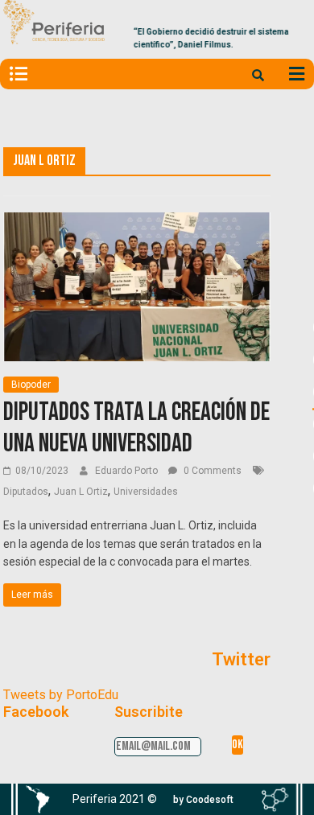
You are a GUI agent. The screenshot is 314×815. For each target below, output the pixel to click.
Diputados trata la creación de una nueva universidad (136, 428)
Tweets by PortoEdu (60, 694)
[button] (203, 800)
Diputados (25, 491)
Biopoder (31, 384)
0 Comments (211, 470)
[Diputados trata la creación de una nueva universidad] (137, 222)
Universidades (146, 491)
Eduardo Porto (127, 470)
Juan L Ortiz (81, 491)
